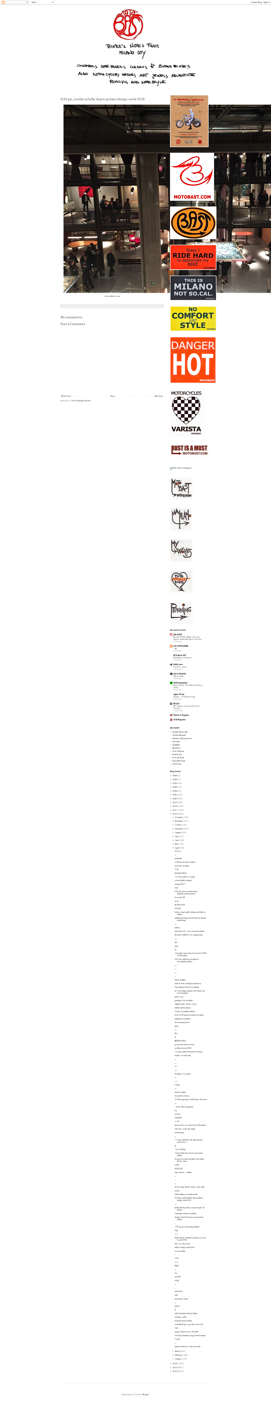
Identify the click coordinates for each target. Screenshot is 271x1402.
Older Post (158, 396)
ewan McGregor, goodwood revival (189, 1324)
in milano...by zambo (183, 1074)
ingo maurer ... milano (183, 1172)
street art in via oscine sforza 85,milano (190, 1125)
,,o (176, 1081)
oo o (176, 1262)
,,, (176, 924)
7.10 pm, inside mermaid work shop (189, 1052)
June (177, 840)
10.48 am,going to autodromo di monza (191, 1099)
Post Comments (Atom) (80, 401)
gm (176, 942)
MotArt (176, 704)
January (178, 1359)
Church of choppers (181, 715)
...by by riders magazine (184, 1107)
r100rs (177, 1114)
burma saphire (180, 980)
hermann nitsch (180, 873)
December (179, 817)
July (177, 837)
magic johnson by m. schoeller (186, 1332)
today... (178, 1191)
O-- (176, 1067)
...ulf (175, 648)
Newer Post (66, 396)
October (178, 825)
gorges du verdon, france (184, 1045)
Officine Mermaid (179, 735)
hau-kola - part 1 (180, 667)
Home (112, 396)
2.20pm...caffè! (180, 1317)
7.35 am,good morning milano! (187, 1227)
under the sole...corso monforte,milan (189, 931)
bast (176, 888)
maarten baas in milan (183, 1321)
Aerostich (176, 742)
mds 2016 (179, 1292)
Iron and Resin (178, 758)
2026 (175, 776)
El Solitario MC (179, 655)
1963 (177, 1165)
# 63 (177, 1258)
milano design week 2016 (185, 1247)
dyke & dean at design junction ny (188, 984)
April (177, 848)
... (175, 1288)
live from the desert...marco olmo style (190, 1187)
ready (177, 1281)
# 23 (177, 870)
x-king (177, 1085)
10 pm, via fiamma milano (185, 1011)
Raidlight (176, 745)
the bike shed (180, 905)
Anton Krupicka (179, 674)
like (176, 1033)
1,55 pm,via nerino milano (185, 862)
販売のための (180, 1041)
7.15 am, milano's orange (185, 877)
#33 (176, 1328)
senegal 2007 (180, 884)
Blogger (145, 1395)
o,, (176, 1070)
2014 (175, 1368)
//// (176, 1234)
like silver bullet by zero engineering (189, 935)
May (177, 844)
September (179, 829)
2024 (175, 783)
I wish (177, 1339)
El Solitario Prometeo (182, 658)
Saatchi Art (177, 755)
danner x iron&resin (183, 1056)
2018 (175, 806)
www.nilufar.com (112, 296)
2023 (175, 787)
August (178, 833)
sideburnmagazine (180, 683)
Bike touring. (178, 676)
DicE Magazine (179, 720)
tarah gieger (179, 1133)
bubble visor (178, 664)
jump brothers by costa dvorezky (188, 1347)
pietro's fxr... (180, 997)
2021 (175, 795)
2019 (175, 803)
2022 (175, 791)
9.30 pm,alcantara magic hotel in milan (190, 1336)
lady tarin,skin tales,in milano (186, 1313)
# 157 (177, 1122)
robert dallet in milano (183, 880)
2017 (175, 810)
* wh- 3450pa (180, 1150)
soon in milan (180, 1251)
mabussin (178, 859)
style (176, 1026)
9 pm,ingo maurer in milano (186, 1214)
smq (176, 946)
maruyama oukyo (181, 1299)
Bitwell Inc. (176, 748)
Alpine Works (178, 694)
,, (175, 855)
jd (175, 950)
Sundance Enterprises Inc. (182, 739)
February (179, 1355)
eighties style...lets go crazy (185, 1004)
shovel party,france (182, 1022)
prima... (178, 1306)
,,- (176, 1063)
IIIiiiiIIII (178, 1118)
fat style (178, 908)
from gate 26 (180, 897)
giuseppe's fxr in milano (184, 1000)
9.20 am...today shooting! (185, 1129)
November (179, 821)
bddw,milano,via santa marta (186, 1194)
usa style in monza (182, 1096)
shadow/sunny (180, 1092)
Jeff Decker (177, 764)
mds (176, 1295)
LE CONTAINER (180, 646)
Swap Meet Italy (178, 761)
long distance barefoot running (187, 987)
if (175, 1310)
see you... (178, 851)
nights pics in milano (183, 1019)
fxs (176, 1111)
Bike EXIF (177, 635)
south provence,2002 (183, 1048)
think (177, 1266)
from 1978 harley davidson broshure (189, 1015)
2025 (175, 780)
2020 (175, 799)
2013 (175, 1371)
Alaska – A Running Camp (184, 697)
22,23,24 (179, 1169)
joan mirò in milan (182, 866)
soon (177, 901)
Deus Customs (178, 751)
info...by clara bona (182, 1244)
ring (176, 1230)
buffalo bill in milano (183, 1008)
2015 (175, 1364)
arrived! (178, 1277)
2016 (175, 814)
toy (176, 1273)
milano (177, 928)
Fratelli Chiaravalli (179, 732)
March (178, 1351)
